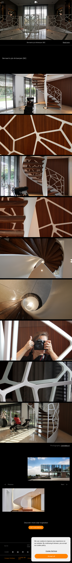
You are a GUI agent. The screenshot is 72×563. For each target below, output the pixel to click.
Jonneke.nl (65, 446)
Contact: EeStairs (9, 558)
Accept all (51, 556)
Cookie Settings (51, 551)
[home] (36, 2)
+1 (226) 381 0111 (22, 558)
